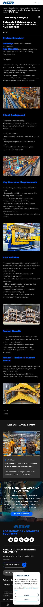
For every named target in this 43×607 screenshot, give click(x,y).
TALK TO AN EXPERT (21, 514)
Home (5, 8)
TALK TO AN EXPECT (12, 565)
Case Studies (13, 8)
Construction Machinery (29, 8)
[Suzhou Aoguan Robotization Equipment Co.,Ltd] (8, 3)
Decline (26, 599)
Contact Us (8, 584)
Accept (26, 595)
